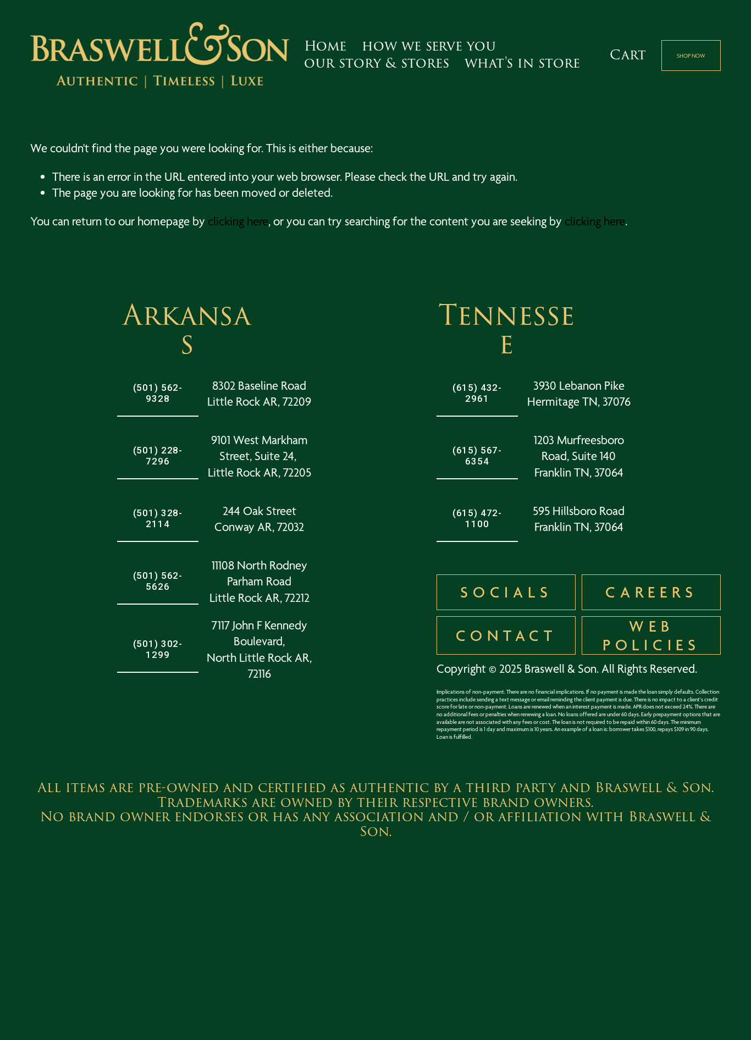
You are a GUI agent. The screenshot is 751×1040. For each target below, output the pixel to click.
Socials (506, 592)
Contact (506, 635)
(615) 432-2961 (477, 393)
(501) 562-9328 (158, 393)
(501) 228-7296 (158, 456)
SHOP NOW (691, 55)
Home (325, 47)
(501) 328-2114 (158, 518)
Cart (628, 55)
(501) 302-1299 (158, 649)
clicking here (238, 221)
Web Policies (651, 635)
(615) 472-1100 (477, 518)
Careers (651, 592)
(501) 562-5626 (158, 581)
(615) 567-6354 (477, 456)
